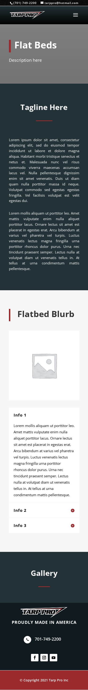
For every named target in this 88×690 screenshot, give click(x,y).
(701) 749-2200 (25, 3)
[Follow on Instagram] (44, 657)
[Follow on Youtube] (53, 657)
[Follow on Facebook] (34, 657)
